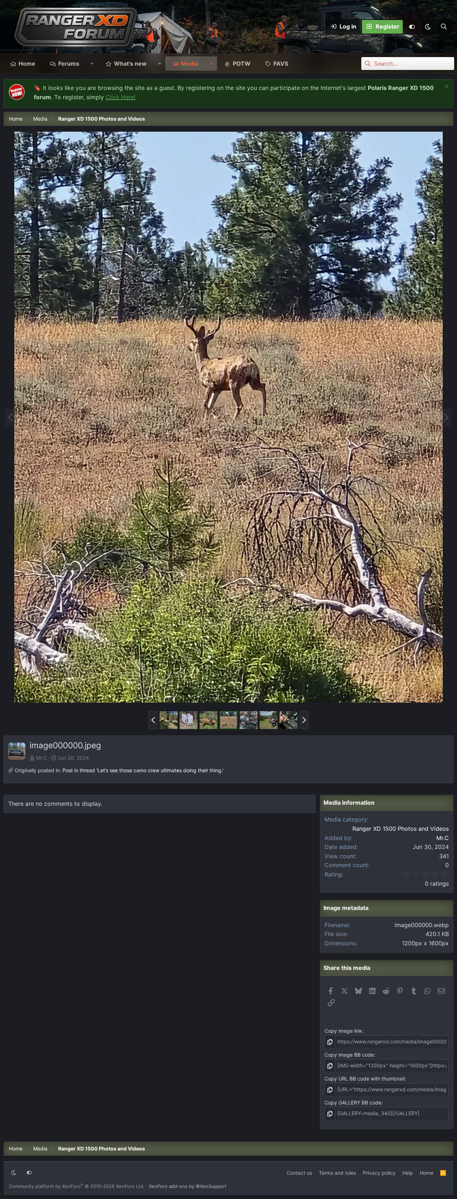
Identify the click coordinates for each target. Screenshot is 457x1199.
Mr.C (41, 758)
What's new (130, 63)
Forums (68, 63)
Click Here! (120, 97)
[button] (427, 27)
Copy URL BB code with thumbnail (365, 1079)
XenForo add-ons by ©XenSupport (187, 1186)
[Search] (443, 27)
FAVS (280, 63)
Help (407, 1173)
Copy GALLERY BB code (353, 1102)
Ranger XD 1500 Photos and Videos (400, 828)
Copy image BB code (349, 1055)
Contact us (299, 1173)
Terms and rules (337, 1173)
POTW (242, 63)
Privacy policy (379, 1173)
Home (27, 63)
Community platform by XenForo (77, 1186)
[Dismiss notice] (446, 87)
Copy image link (343, 1031)
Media (189, 63)
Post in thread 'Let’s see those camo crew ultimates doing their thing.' (143, 770)
